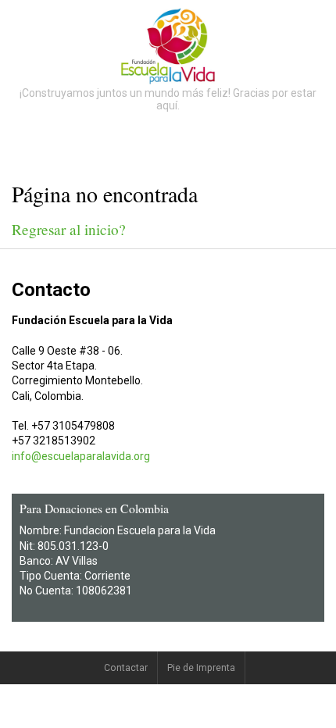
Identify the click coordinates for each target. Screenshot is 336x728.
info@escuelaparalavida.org (81, 456)
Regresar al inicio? (69, 229)
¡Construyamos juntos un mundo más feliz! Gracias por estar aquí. (168, 99)
